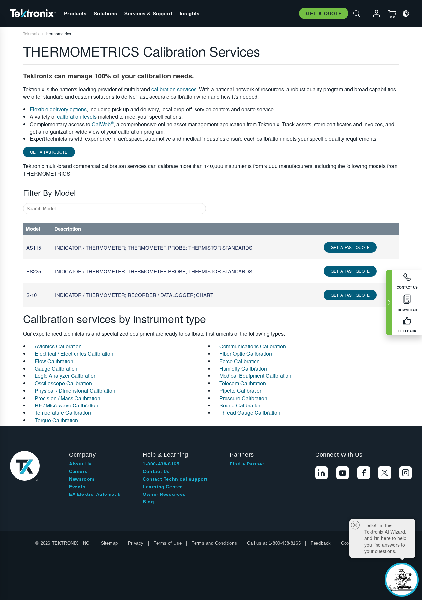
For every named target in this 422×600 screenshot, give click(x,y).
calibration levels (77, 116)
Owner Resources (164, 494)
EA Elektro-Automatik (95, 494)
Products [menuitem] (75, 13)
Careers (78, 471)
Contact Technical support (175, 479)
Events (77, 486)
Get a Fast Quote (350, 247)
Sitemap (109, 543)
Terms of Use (168, 543)
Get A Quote (324, 13)
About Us (80, 463)
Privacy (136, 543)
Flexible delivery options (58, 109)
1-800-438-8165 (161, 463)
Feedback (321, 543)
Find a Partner (247, 463)
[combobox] (114, 208)
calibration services (173, 89)
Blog (148, 501)
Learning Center (162, 486)
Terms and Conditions (214, 543)
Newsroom (81, 479)
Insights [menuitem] (190, 13)
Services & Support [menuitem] (148, 13)
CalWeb (103, 124)
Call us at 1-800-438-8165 (274, 543)
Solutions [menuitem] (105, 13)
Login (373, 13)
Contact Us (156, 471)
